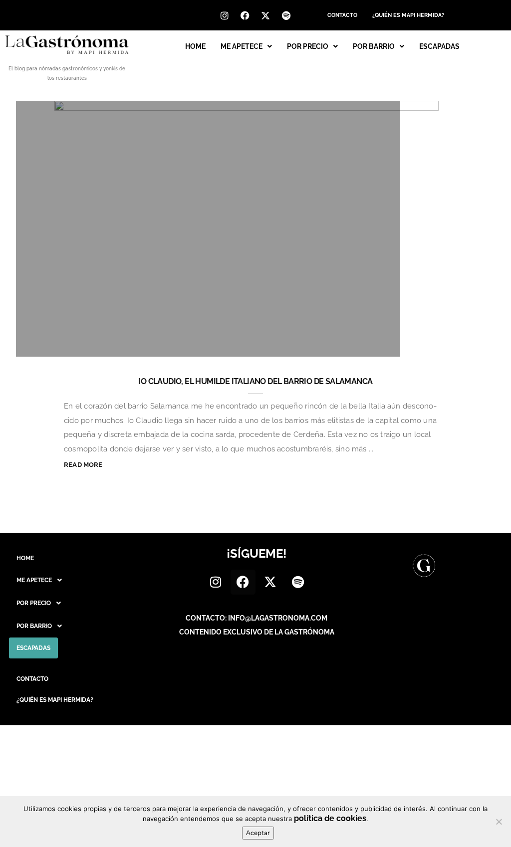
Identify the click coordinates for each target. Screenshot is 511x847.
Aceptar (258, 833)
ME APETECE (241, 46)
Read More (83, 464)
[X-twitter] (265, 15)
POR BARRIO (374, 46)
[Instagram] (225, 15)
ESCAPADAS (439, 46)
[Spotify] (286, 15)
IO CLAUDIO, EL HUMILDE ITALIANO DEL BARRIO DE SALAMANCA (255, 381)
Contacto (342, 15)
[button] (246, 46)
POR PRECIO (307, 46)
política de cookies (330, 818)
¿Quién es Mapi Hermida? (408, 15)
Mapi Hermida (66, 344)
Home (195, 46)
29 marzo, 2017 (357, 344)
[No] (499, 822)
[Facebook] (245, 15)
